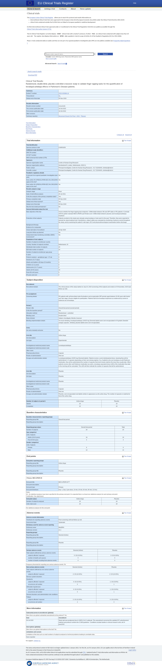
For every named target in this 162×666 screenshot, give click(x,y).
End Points (29, 129)
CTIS (84, 652)
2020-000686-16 (64, 93)
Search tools (61, 63)
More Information (31, 133)
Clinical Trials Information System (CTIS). (39, 29)
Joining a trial (49, 9)
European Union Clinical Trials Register (41, 18)
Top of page (127, 140)
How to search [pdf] (51, 58)
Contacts (62, 9)
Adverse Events (30, 131)
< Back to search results (34, 71)
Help (134, 3)
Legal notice (132, 650)
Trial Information (31, 123)
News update (85, 9)
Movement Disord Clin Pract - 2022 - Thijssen (72, 116)
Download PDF (32, 75)
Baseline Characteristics (33, 127)
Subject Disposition (31, 125)
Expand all (128, 135)
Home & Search (33, 9)
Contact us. (37, 641)
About (73, 9)
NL (60, 96)
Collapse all (120, 135)
